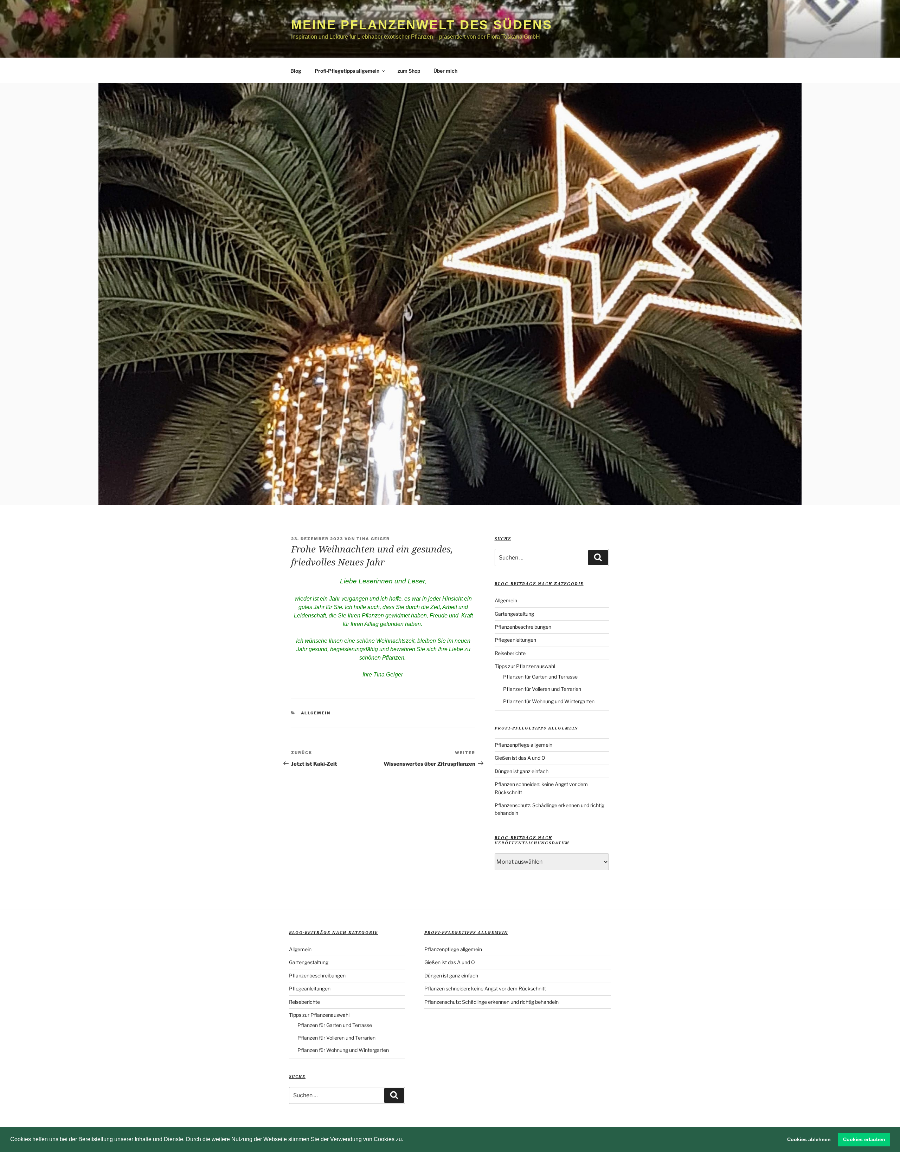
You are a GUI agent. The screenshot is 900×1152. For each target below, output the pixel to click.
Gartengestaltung (514, 614)
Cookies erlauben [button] (864, 1139)
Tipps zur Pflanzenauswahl (525, 666)
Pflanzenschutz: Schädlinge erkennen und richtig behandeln (491, 1002)
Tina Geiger (373, 538)
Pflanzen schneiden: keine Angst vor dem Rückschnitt (485, 988)
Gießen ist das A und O (520, 758)
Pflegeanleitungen (515, 640)
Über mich (445, 71)
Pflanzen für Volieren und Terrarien (542, 689)
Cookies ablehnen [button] (809, 1139)
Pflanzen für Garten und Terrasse (540, 677)
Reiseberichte (510, 653)
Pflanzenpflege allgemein (523, 745)
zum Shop (409, 71)
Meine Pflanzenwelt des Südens (421, 25)
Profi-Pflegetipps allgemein (347, 71)
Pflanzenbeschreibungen (523, 627)
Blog (295, 71)
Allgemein (316, 713)
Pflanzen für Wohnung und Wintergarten (548, 701)
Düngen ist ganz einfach (521, 771)
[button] (406, 1140)
